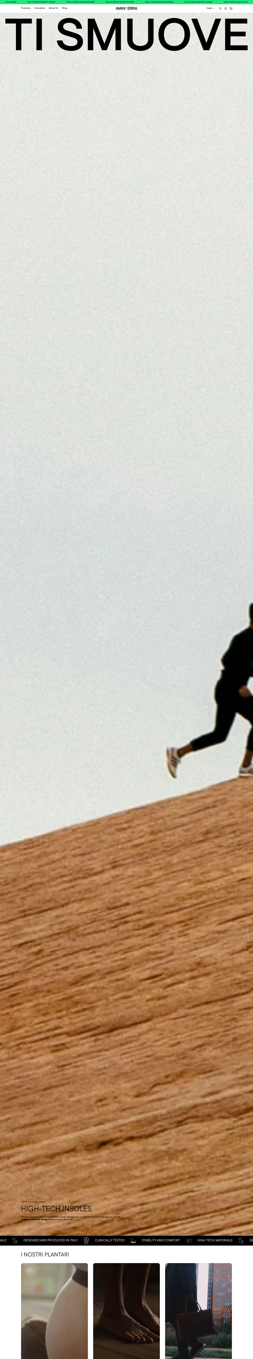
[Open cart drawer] (230, 8)
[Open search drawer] (220, 8)
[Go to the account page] (225, 8)
